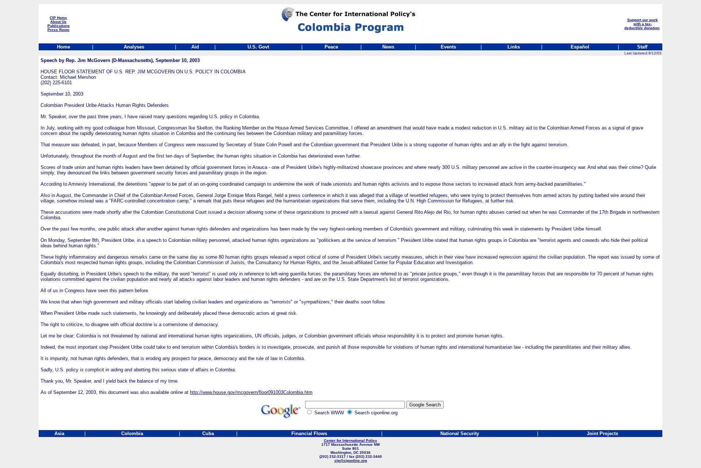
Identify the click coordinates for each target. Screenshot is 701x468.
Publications (58, 26)
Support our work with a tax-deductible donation (641, 24)
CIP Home (58, 18)
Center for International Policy (350, 440)
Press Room (58, 30)
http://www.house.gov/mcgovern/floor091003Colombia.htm (251, 392)
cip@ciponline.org (350, 461)
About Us (58, 22)
